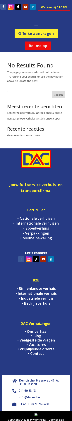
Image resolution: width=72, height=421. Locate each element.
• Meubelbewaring (36, 238)
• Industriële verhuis (36, 298)
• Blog (36, 336)
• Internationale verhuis (36, 293)
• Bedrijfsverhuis (36, 303)
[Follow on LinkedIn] (33, 7)
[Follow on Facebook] (3, 7)
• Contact (36, 353)
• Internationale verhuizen (36, 223)
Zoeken (58, 95)
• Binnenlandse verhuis (36, 288)
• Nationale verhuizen (36, 218)
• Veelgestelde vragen (36, 340)
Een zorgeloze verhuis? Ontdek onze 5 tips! (33, 118)
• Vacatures (36, 344)
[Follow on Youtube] (25, 7)
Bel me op (38, 45)
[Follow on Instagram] (11, 7)
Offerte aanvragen (36, 33)
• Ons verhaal (36, 331)
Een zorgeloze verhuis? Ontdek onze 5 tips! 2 (34, 113)
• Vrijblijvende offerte (36, 349)
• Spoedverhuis (36, 228)
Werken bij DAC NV (54, 7)
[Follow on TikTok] (18, 7)
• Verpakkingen (36, 233)
